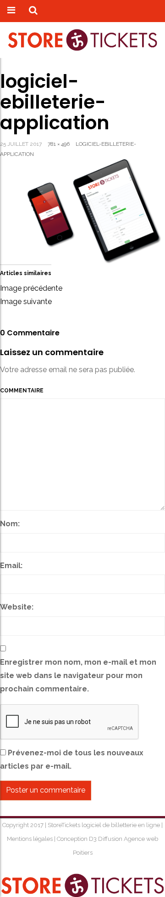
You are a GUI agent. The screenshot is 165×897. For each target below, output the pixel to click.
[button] (33, 10)
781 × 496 (59, 144)
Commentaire (22, 390)
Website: (16, 607)
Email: (11, 565)
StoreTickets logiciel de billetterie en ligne (104, 825)
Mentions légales (30, 838)
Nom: (10, 523)
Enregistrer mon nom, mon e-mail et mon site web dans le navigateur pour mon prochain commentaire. (78, 675)
